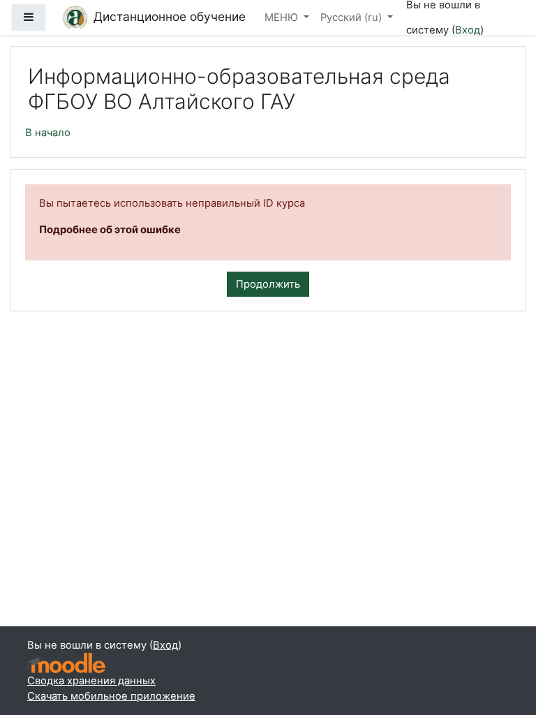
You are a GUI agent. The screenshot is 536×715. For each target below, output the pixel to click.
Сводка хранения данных (91, 681)
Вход (467, 30)
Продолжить (268, 284)
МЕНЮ (283, 17)
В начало (47, 132)
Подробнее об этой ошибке (110, 229)
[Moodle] (66, 663)
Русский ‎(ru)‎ (352, 17)
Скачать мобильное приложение (111, 696)
